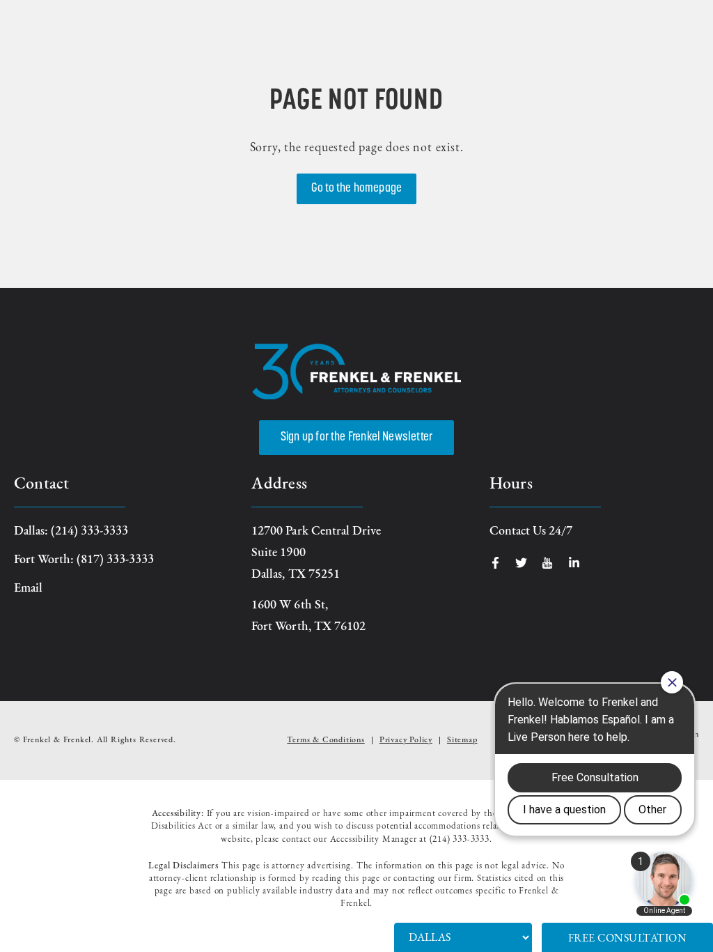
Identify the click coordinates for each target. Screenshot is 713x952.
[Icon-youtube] (548, 563)
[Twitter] (521, 563)
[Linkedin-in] (574, 563)
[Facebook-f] (495, 563)
